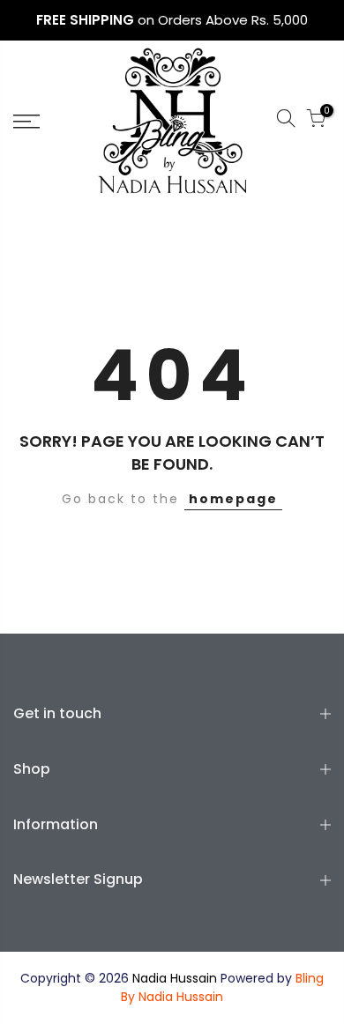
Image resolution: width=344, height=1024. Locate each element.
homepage (233, 499)
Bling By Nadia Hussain (222, 987)
